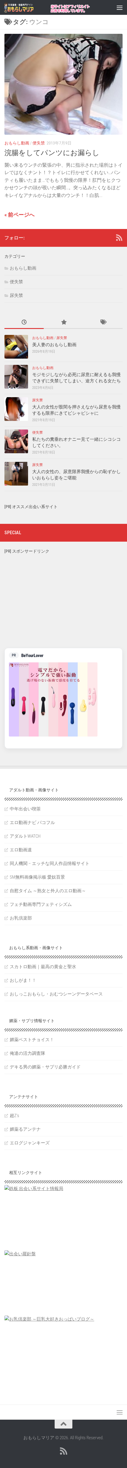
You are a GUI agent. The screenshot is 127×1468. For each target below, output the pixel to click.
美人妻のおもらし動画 (54, 344)
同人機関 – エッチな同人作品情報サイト (49, 863)
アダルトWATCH (25, 836)
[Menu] (119, 7)
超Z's (14, 1115)
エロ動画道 (21, 850)
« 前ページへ (19, 214)
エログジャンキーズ (30, 1143)
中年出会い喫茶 (25, 809)
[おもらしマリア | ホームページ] (24, 7)
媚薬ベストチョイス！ (32, 1039)
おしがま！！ (23, 980)
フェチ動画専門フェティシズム (41, 904)
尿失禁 (16, 295)
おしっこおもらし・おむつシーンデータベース (56, 994)
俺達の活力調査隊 (27, 1053)
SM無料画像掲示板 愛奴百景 (37, 877)
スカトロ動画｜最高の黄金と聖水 (43, 966)
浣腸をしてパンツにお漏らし (52, 153)
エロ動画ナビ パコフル (32, 822)
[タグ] (103, 322)
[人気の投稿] (63, 322)
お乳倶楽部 (21, 918)
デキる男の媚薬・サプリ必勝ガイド (45, 1067)
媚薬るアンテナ (25, 1129)
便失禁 (38, 143)
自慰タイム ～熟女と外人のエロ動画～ (48, 890)
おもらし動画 (16, 143)
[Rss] (119, 237)
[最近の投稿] (24, 322)
